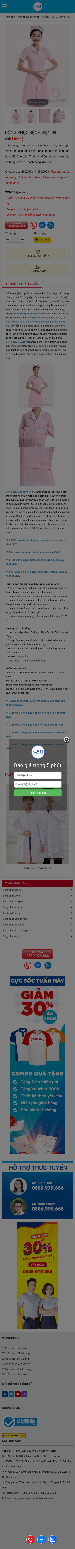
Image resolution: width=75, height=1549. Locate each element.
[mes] (41, 1543)
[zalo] (52, 1543)
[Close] (67, 740)
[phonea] (30, 1543)
